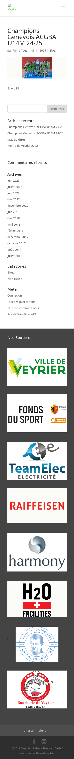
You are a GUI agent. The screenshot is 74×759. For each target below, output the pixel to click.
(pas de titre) (16, 139)
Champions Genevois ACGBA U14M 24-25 (35, 127)
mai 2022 (13, 199)
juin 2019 (13, 212)
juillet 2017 (14, 256)
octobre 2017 (16, 243)
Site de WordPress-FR (22, 314)
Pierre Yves (20, 50)
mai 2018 (13, 218)
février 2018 (15, 231)
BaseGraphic (45, 753)
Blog (52, 50)
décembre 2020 (17, 205)
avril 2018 (13, 224)
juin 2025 (13, 180)
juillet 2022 (14, 187)
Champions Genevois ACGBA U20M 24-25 (35, 133)
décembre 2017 (17, 237)
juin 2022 (13, 193)
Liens (42, 731)
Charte (29, 731)
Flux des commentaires (23, 308)
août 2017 (14, 250)
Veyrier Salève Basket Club (41, 748)
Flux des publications (21, 302)
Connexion (14, 295)
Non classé (14, 279)
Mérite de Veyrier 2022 (22, 146)
